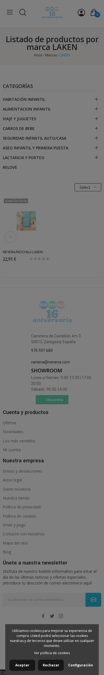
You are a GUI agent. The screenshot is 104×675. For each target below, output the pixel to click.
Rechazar (51, 665)
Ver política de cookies (52, 653)
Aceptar (22, 665)
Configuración (80, 665)
